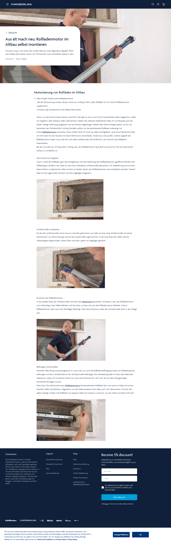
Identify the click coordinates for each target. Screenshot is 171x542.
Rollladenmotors (72, 385)
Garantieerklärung (52, 473)
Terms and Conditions (45, 539)
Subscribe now (119, 497)
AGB (74, 459)
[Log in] (158, 4)
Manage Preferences (121, 535)
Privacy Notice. (61, 539)
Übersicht (13, 33)
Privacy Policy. (72, 539)
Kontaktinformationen (54, 459)
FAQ (47, 468)
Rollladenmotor (49, 132)
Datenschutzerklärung (81, 464)
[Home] (21, 4)
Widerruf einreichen (80, 478)
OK (140, 535)
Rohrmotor (87, 301)
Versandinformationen (54, 464)
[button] (7, 4)
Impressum (77, 468)
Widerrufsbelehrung (80, 473)
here (106, 504)
